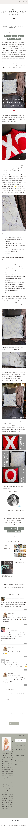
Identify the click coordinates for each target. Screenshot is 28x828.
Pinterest (21, 510)
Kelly (7, 660)
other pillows (11, 192)
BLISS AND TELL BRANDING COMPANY (19, 825)
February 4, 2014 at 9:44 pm (14, 675)
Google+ (10, 522)
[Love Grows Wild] (14, 11)
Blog (5, 510)
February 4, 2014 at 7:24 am (11, 662)
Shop (19, 518)
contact (17, 755)
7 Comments (14, 536)
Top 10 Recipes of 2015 (20, 559)
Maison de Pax (13, 44)
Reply (26, 609)
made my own (9, 239)
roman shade (18, 190)
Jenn (7, 628)
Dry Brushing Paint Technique (15, 587)
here (13, 121)
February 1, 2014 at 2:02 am (11, 630)
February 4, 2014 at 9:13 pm (13, 649)
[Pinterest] (19, 2)
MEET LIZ (22, 755)
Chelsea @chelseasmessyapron (15, 598)
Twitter (16, 510)
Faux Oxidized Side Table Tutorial (7, 576)
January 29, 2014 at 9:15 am (13, 615)
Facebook (10, 510)
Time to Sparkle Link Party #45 (16, 584)
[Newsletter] (21, 2)
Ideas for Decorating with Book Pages (7, 547)
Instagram (15, 524)
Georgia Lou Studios (23, 824)
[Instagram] (24, 2)
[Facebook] (17, 2)
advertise (17, 757)
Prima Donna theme (13, 824)
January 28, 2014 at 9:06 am (11, 600)
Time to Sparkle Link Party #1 (20, 563)
